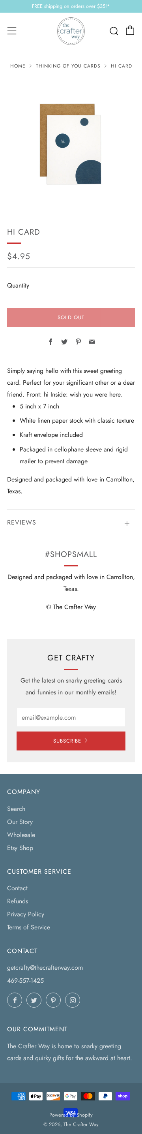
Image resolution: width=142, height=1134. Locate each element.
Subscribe (67, 741)
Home (18, 66)
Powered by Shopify (71, 1115)
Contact (17, 888)
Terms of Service (28, 927)
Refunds (17, 901)
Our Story (20, 821)
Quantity (18, 285)
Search (16, 808)
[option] (71, 143)
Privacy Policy (25, 914)
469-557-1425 (25, 980)
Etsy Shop (20, 847)
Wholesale (21, 834)
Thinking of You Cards (68, 66)
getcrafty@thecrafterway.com (45, 967)
